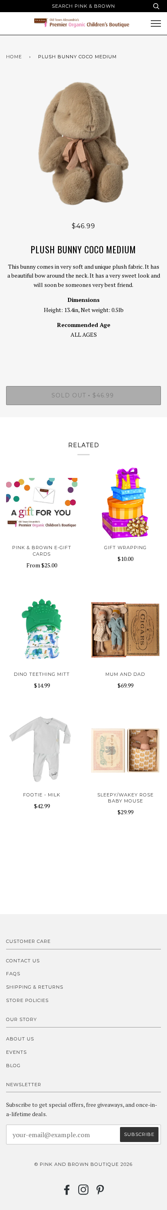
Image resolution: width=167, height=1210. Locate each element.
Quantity (83, 352)
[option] (83, 143)
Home (14, 56)
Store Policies (27, 1000)
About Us (20, 1039)
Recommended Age (83, 325)
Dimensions (84, 300)
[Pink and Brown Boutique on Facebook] (67, 1192)
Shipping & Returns (34, 987)
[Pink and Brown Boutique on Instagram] (83, 1192)
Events (16, 1052)
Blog (13, 1065)
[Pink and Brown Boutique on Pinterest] (100, 1192)
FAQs (13, 973)
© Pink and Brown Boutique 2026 (83, 1164)
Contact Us (23, 961)
